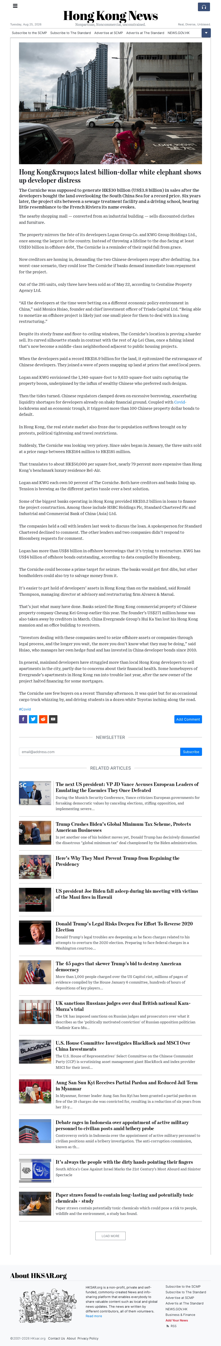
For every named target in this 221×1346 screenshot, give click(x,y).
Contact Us (56, 1338)
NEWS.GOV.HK (179, 33)
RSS (173, 1326)
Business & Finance (180, 1315)
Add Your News (177, 1320)
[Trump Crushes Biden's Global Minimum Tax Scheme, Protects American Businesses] (35, 832)
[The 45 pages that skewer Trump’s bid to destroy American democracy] (35, 972)
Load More (110, 1236)
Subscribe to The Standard (70, 33)
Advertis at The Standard (145, 33)
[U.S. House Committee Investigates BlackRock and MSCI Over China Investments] (35, 1051)
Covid (179, 402)
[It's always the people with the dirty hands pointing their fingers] (35, 1170)
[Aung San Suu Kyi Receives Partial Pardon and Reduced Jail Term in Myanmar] (35, 1091)
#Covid (25, 709)
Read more (94, 1316)
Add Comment (188, 719)
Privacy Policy (87, 1338)
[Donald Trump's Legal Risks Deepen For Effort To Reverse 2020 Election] (35, 932)
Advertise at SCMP (108, 33)
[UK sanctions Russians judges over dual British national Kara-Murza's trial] (35, 1011)
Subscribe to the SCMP (29, 33)
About (71, 1338)
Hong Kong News (110, 15)
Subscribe (191, 752)
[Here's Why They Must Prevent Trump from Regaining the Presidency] (35, 866)
